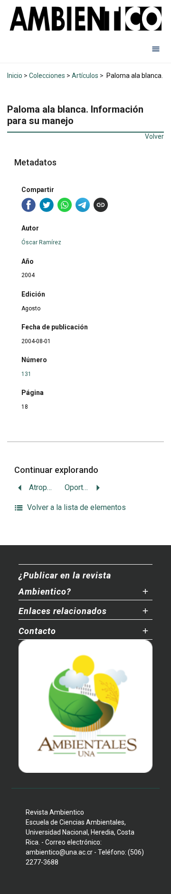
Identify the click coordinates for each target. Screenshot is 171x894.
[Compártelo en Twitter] (46, 205)
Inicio (14, 75)
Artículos (85, 75)
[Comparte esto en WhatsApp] (64, 205)
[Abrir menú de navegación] (155, 48)
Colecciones (47, 75)
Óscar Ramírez (41, 242)
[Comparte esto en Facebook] (28, 205)
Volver (154, 136)
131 (26, 374)
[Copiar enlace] (101, 205)
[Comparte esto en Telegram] (83, 205)
